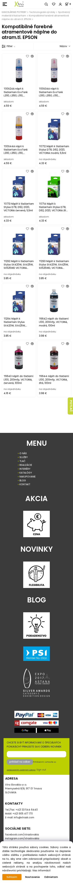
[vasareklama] (19, 4)
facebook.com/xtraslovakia (22, 834)
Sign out (41, 769)
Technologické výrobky (42, 12)
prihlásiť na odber (19, 762)
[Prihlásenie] (60, 4)
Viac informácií (41, 870)
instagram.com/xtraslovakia (22, 838)
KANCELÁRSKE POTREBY (14, 12)
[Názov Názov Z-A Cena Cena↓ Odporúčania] (60, 46)
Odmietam (51, 877)
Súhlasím (12, 877)
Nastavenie (32, 877)
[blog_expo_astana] (36, 683)
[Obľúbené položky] (54, 4)
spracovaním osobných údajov (21, 770)
